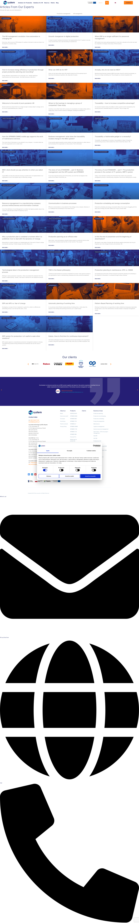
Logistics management (99, 426)
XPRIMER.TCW (73, 429)
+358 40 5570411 (34, 462)
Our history (62, 421)
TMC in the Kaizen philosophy (59, 270)
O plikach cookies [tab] (91, 450)
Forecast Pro (73, 436)
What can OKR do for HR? (58, 70)
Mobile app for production (73, 440)
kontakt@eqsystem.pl (34, 422)
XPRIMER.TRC (73, 421)
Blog (57, 2)
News (61, 413)
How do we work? (64, 416)
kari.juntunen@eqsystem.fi (35, 464)
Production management (63, 13)
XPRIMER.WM (73, 434)
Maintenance (97, 423)
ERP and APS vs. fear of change (13, 303)
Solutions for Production (25, 2)
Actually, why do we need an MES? (107, 70)
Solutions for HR (38, 2)
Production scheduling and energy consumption (112, 203)
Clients (53, 2)
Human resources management (101, 429)
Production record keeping (100, 416)
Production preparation (99, 421)
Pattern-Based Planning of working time (109, 303)
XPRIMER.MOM (73, 416)
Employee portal (97, 441)
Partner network (64, 423)
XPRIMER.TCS (73, 431)
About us (46, 2)
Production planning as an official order (63, 237)
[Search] (107, 3)
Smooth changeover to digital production (64, 36)
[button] (28, 364)
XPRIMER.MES (73, 418)
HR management (77, 13)
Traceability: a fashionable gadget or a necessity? (113, 136)
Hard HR (95, 435)
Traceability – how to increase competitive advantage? (115, 103)
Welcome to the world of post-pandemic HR (18, 103)
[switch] (61, 470)
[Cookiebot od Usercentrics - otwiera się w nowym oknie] (94, 446)
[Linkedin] (32, 474)
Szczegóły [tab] (69, 450)
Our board (62, 418)
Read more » (5, 47)
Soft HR (95, 438)
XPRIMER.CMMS (74, 426)
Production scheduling (99, 418)
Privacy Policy (63, 426)
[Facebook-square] (29, 474)
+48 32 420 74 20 (34, 420)
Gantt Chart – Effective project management (101, 432)
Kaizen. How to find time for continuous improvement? (68, 336)
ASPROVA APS (73, 413)
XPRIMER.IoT (73, 423)
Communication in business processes (62, 203)
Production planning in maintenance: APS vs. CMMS (114, 270)
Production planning (98, 413)
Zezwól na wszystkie (90, 476)
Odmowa (48, 476)
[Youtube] (35, 474)
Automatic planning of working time (62, 303)
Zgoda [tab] (47, 450)
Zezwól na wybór (69, 476)
